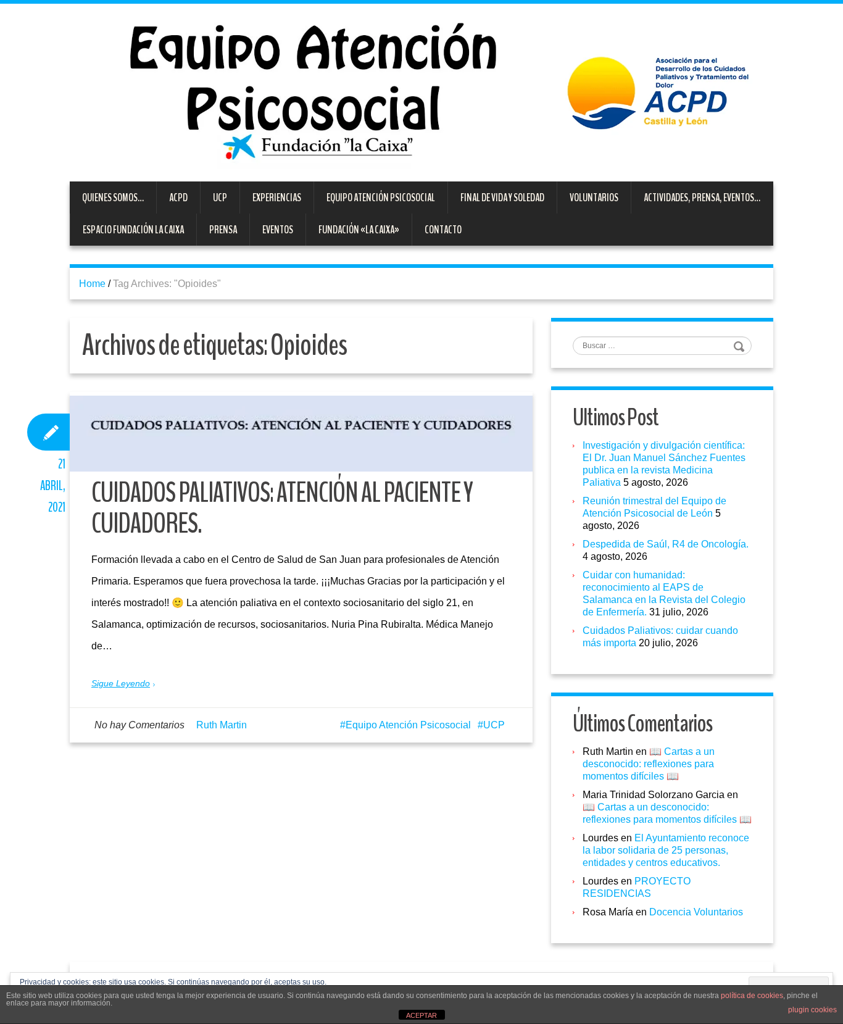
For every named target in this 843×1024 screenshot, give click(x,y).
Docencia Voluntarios (696, 912)
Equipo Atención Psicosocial (380, 197)
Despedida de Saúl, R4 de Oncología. (666, 544)
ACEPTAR (421, 1015)
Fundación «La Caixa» (358, 229)
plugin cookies (812, 1009)
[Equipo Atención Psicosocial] (421, 91)
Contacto (443, 229)
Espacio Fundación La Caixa (133, 229)
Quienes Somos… (113, 197)
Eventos (277, 229)
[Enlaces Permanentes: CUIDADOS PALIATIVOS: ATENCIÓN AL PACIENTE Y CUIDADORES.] (301, 434)
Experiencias (276, 197)
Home (92, 283)
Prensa (223, 229)
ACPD (178, 197)
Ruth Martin (221, 725)
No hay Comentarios (139, 725)
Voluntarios (594, 197)
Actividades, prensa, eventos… (702, 197)
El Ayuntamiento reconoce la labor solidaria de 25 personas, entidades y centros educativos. (666, 850)
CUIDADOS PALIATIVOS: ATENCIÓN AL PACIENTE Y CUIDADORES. (282, 508)
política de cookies (752, 995)
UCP (220, 197)
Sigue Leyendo (120, 683)
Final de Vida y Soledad (502, 197)
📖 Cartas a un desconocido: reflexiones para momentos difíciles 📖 (649, 763)
